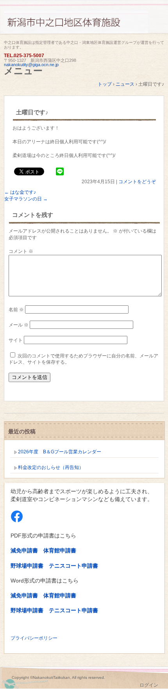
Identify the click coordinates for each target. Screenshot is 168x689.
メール (19, 325)
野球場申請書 (27, 566)
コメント (21, 251)
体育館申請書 (59, 550)
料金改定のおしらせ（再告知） (51, 467)
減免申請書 (24, 550)
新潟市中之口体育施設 (84, 24)
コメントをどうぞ (137, 181)
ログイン (148, 685)
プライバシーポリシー (34, 638)
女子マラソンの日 (26, 199)
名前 (16, 309)
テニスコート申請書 (73, 566)
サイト (16, 340)
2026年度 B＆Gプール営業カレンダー (59, 452)
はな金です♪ (20, 192)
